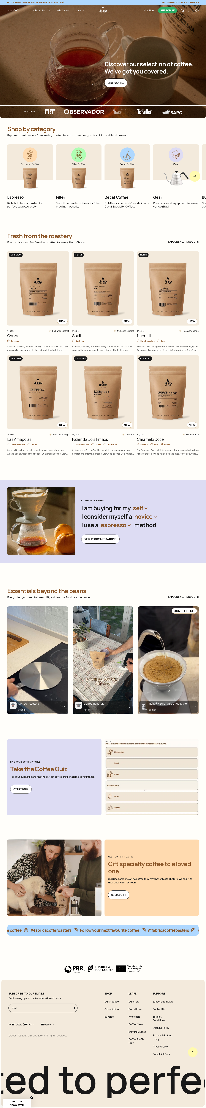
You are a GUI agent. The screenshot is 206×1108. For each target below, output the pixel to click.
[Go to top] (193, 1052)
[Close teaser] (31, 1097)
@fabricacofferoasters (24, 930)
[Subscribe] (74, 1008)
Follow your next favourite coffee (83, 930)
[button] (16, 10)
